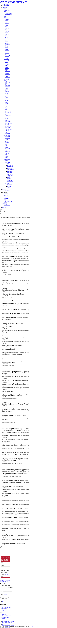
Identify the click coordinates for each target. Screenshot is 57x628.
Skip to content (4, 207)
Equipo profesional (4, 606)
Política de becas (4, 614)
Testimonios (3, 618)
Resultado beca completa (5, 617)
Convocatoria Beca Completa (6, 616)
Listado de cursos (4, 608)
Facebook (3, 600)
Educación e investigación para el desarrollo (8, 621)
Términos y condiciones (35, 626)
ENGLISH (9, 627)
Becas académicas (4, 613)
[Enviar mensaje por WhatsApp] (5, 593)
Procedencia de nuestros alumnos (6, 607)
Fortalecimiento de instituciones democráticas (8, 625)
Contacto (3, 610)
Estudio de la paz (4, 624)
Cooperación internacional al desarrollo (7, 623)
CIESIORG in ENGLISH (5, 5)
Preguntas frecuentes (4, 609)
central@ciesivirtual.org (6, 594)
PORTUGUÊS (6, 627)
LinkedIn (3, 601)
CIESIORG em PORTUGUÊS (6, 4)
